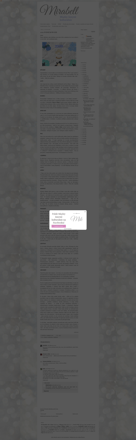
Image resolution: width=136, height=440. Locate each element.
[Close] (85, 212)
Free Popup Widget (68, 228)
